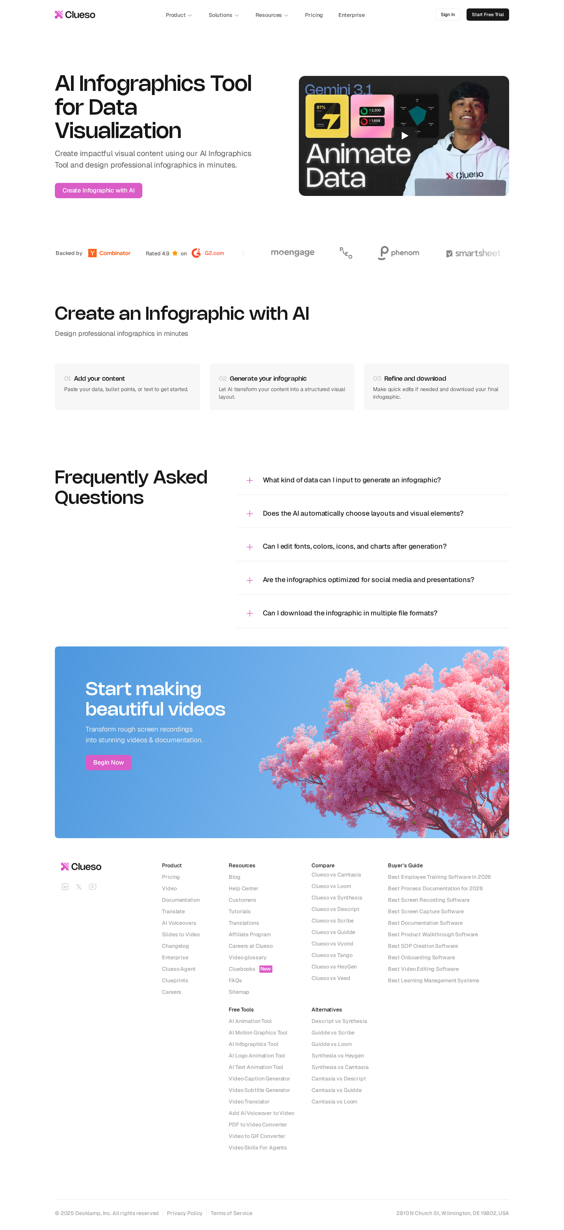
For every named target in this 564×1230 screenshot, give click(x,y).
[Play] (404, 136)
